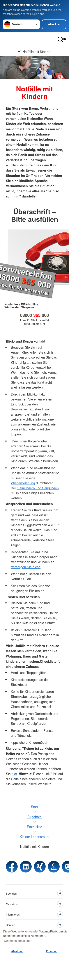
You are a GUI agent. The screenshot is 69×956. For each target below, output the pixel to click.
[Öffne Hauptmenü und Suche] (61, 39)
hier (14, 773)
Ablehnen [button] (17, 951)
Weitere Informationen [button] (17, 940)
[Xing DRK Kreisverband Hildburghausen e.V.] (40, 867)
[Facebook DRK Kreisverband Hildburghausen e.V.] (12, 867)
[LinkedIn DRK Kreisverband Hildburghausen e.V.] (26, 867)
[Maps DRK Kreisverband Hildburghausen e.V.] (54, 867)
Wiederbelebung (23, 482)
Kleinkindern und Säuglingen (38, 487)
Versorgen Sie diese (25, 566)
